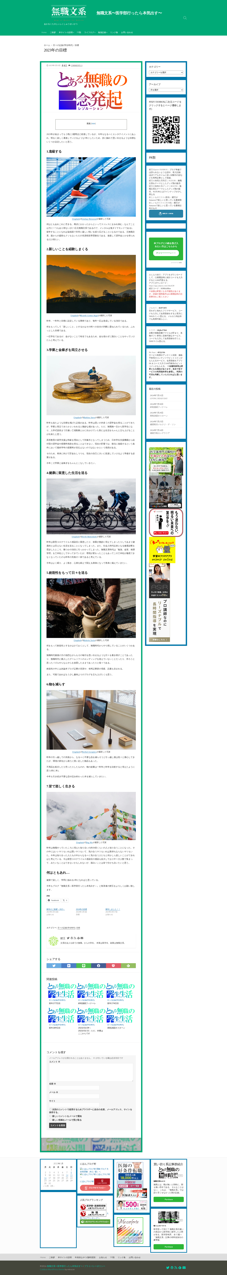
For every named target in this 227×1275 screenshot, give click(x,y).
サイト (52, 1101)
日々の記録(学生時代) (63, 45)
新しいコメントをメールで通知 (67, 1116)
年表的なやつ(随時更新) (85, 1257)
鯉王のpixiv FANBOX (158, 170)
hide (93, 124)
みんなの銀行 (155, 275)
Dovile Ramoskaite (89, 537)
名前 (52, 1084)
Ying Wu (89, 842)
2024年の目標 (81, 909)
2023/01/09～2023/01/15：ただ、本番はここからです (90, 1031)
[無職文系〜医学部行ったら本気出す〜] (69, 13)
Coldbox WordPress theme (52, 1269)
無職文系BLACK (159, 1181)
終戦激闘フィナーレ (87, 1003)
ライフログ (89, 32)
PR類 (79, 32)
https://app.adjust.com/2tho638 (161, 286)
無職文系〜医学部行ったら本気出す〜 (65, 1266)
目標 (77, 45)
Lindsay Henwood (89, 219)
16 (45, 1178)
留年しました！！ (112, 909)
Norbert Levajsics (89, 752)
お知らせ (103, 1257)
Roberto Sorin (89, 640)
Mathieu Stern (89, 417)
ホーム (47, 45)
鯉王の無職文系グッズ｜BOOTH (163, 186)
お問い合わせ (127, 32)
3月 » (52, 1186)
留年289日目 (54, 1028)
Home (44, 32)
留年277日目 (54, 1003)
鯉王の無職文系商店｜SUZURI (162, 181)
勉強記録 (102, 32)
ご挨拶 (53, 32)
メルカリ (153, 308)
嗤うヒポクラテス (160, 1226)
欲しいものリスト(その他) (160, 203)
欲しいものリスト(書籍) (159, 197)
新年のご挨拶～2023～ (56, 909)
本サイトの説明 (66, 32)
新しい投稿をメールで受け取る (67, 1120)
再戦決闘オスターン (116, 1028)
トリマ (152, 330)
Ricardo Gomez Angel (89, 315)
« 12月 (46, 1186)
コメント (54, 1062)
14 (67, 1175)
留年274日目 (113, 1003)
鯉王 (65, 65)
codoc (180, 262)
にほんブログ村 (87, 1181)
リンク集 (114, 32)
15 (71, 1175)
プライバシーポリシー (94, 1266)
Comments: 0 (76, 65)
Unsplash (76, 219)
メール (53, 1092)
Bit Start (152, 352)
